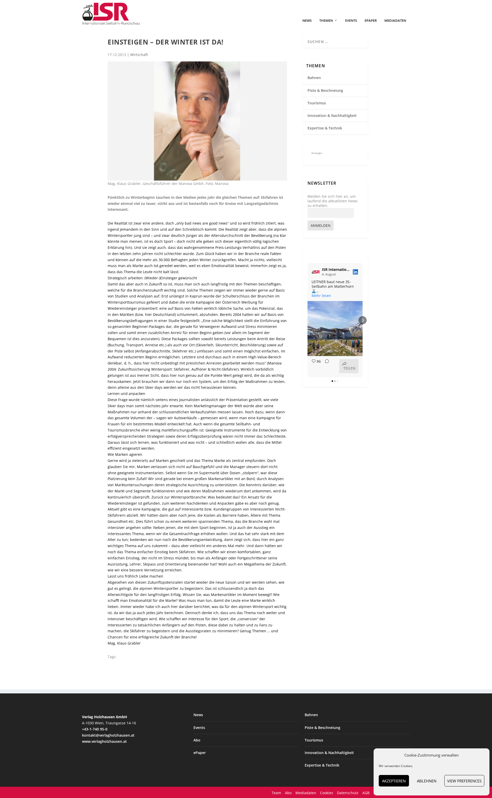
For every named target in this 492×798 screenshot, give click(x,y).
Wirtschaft (139, 54)
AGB (366, 792)
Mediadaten (395, 20)
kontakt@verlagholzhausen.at (108, 735)
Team (276, 792)
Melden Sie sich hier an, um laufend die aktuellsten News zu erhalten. (333, 201)
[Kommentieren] (325, 366)
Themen (326, 20)
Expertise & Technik (325, 128)
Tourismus (317, 103)
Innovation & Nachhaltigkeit (332, 115)
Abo (196, 740)
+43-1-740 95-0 (94, 729)
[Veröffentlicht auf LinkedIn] (355, 272)
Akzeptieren (394, 780)
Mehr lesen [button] (321, 295)
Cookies (326, 792)
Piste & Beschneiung (325, 90)
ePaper (371, 20)
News (307, 20)
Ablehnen (426, 780)
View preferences (464, 780)
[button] (307, 320)
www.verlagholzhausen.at (104, 741)
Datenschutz (347, 792)
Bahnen (314, 77)
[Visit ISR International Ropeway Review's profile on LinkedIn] (317, 272)
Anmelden (321, 225)
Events (351, 20)
